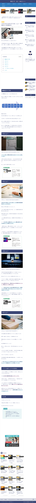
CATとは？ (6, 66)
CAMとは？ (7, 64)
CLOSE (20, 56)
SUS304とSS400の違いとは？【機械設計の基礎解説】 (30, 26)
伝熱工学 (19, 3)
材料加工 (30, 3)
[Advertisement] (12, 80)
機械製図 (5, 499)
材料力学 (8, 3)
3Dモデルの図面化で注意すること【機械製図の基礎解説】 (30, 40)
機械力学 (24, 3)
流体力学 (14, 3)
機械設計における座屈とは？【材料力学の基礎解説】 (30, 36)
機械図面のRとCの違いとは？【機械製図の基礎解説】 (30, 31)
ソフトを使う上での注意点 (9, 68)
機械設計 (3, 3)
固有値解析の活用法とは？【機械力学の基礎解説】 (30, 45)
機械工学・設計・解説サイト (18, 1)
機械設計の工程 (7, 59)
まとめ (6, 70)
